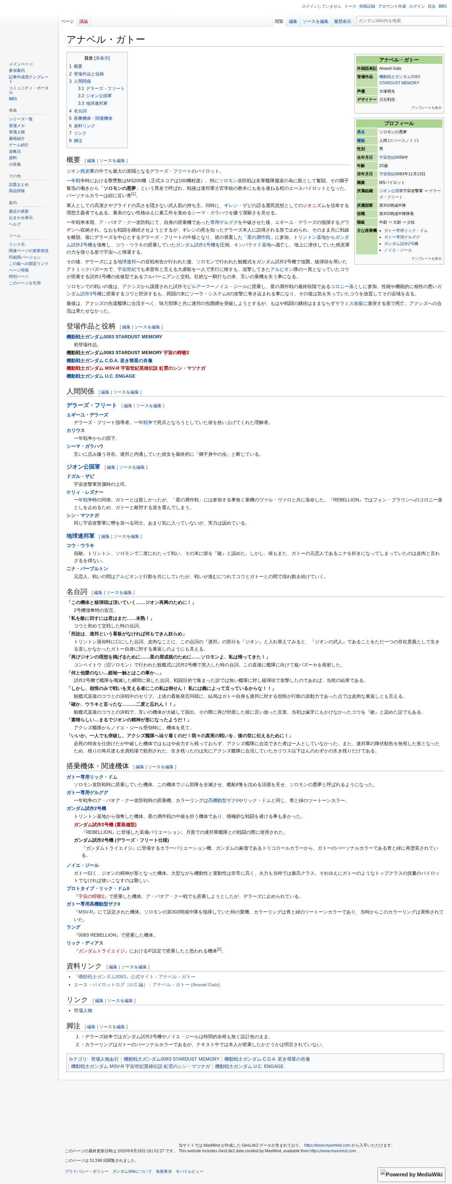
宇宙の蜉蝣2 (176, 352)
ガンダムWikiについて (132, 1171)
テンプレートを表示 (426, 107)
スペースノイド (403, 140)
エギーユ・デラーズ (296, 222)
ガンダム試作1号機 (195, 244)
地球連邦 (126, 261)
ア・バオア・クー (117, 222)
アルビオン (282, 269)
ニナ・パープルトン (87, 568)
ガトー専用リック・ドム (406, 230)
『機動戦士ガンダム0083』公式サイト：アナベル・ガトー (135, 976)
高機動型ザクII (223, 800)
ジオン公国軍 (391, 191)
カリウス (76, 430)
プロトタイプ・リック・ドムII (98, 888)
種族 (361, 140)
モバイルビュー (189, 1171)
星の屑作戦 (258, 237)
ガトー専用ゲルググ (402, 237)
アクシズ (131, 286)
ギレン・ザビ (238, 205)
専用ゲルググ (224, 222)
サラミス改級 (349, 303)
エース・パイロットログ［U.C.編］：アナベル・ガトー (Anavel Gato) (147, 984)
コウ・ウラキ (129, 244)
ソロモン (228, 180)
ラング (73, 927)
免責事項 (164, 1171)
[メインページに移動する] (29, 26)
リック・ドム (257, 800)
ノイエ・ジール (398, 250)
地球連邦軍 (81, 536)
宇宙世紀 (387, 157)
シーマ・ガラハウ (210, 212)
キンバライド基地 (252, 244)
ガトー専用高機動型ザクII (93, 904)
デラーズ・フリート (171, 171)
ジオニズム (314, 205)
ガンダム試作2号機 (401, 243)
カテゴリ (77, 1059)
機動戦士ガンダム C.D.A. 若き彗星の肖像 (110, 360)
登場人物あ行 (105, 1059)
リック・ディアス (85, 943)
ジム (185, 784)
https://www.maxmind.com (327, 1145)
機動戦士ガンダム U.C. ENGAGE (101, 376)
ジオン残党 (78, 171)
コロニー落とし (347, 286)
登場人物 (83, 1010)
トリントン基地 (310, 237)
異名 (361, 132)
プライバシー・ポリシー (87, 1171)
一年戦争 (76, 180)
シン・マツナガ (83, 515)
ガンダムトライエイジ (101, 950)
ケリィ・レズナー (85, 492)
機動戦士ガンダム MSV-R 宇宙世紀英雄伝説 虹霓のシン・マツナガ (136, 368)
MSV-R (85, 911)
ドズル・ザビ (80, 476)
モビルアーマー (198, 286)
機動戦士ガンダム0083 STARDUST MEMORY (114, 336)
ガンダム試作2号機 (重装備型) (105, 824)
